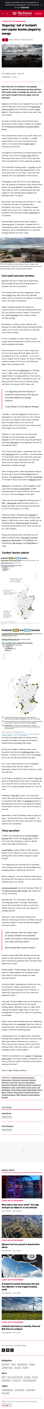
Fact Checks (19, 1390)
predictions (33, 213)
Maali (35, 1402)
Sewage (24, 1095)
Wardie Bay (11, 503)
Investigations (7, 1390)
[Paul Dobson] (4, 40)
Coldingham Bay (27, 752)
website (28, 1056)
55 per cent (27, 838)
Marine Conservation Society (16, 891)
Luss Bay (31, 167)
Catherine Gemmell (9, 888)
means (9, 295)
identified (14, 442)
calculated (22, 1024)
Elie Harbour (18, 543)
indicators (15, 315)
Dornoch (34, 538)
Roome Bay (15, 540)
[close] (41, 5)
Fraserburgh (36, 1085)
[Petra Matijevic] (7, 40)
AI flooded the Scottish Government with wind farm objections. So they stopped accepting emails (20, 1286)
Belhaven (32, 480)
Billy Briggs (6, 1251)
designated (24, 370)
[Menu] (3, 13)
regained (31, 515)
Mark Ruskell (32, 1090)
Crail (11, 1083)
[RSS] (12, 1350)
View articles (7, 1117)
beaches (24, 1080)
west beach (17, 477)
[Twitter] (7, 1350)
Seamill (28, 474)
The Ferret (11, 1402)
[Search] (7, 13)
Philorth (30, 540)
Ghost (28, 1402)
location (22, 414)
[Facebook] (3, 1350)
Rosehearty (29, 801)
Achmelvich (25, 538)
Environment (6, 1080)
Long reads (30, 1390)
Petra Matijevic (26, 40)
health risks (29, 144)
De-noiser (6, 1393)
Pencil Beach (31, 543)
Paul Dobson (14, 40)
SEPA (18, 1095)
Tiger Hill (38, 778)
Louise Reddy (7, 850)
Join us (38, 14)
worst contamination (22, 489)
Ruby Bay (15, 795)
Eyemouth (6, 486)
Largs (13, 1088)
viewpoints (10, 454)
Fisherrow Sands (22, 523)
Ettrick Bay (37, 477)
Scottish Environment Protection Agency (23, 127)
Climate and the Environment (14, 21)
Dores (26, 170)
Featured (13, 1085)
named (38, 755)
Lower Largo (26, 156)
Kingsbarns (6, 540)
